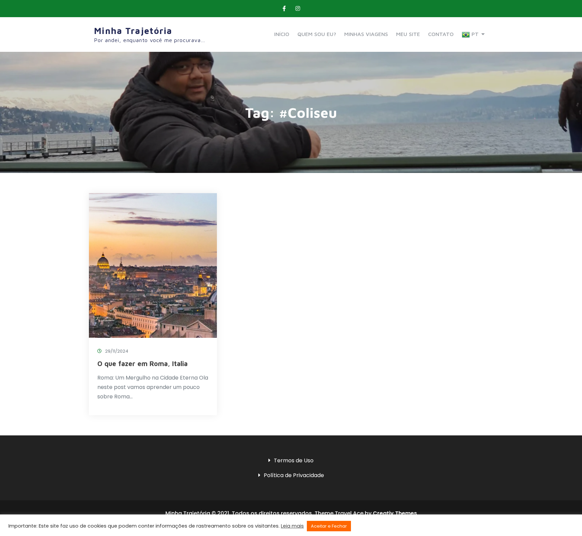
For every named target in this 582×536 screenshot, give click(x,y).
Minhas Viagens (366, 34)
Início (281, 34)
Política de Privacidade (294, 475)
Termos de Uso (294, 460)
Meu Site (408, 34)
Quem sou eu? (316, 34)
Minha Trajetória (133, 31)
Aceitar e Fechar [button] (329, 526)
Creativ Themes (395, 513)
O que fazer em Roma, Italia (142, 363)
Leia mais (292, 526)
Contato (441, 34)
